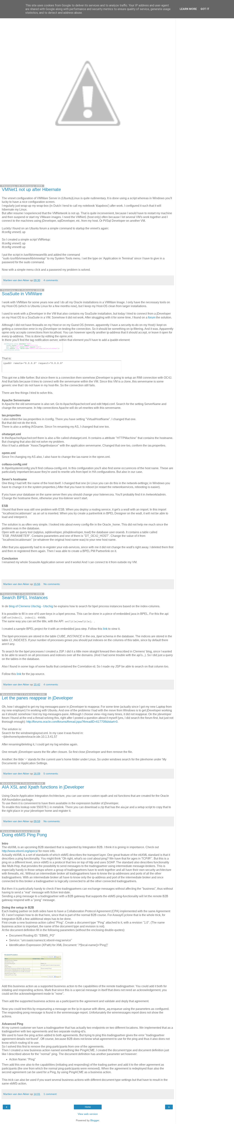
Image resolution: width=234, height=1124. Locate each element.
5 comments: (51, 773)
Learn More (188, 9)
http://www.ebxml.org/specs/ (20, 851)
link (105, 628)
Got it (205, 9)
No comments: (52, 584)
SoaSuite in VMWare (22, 293)
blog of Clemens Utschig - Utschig (31, 606)
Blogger (94, 1120)
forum (151, 317)
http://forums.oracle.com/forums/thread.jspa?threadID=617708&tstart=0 (72, 721)
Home (88, 1107)
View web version (88, 1113)
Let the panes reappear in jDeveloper (37, 697)
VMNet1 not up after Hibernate (31, 189)
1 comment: (50, 1094)
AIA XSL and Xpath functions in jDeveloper (43, 787)
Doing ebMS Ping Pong (24, 834)
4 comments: (51, 280)
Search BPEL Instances (25, 597)
